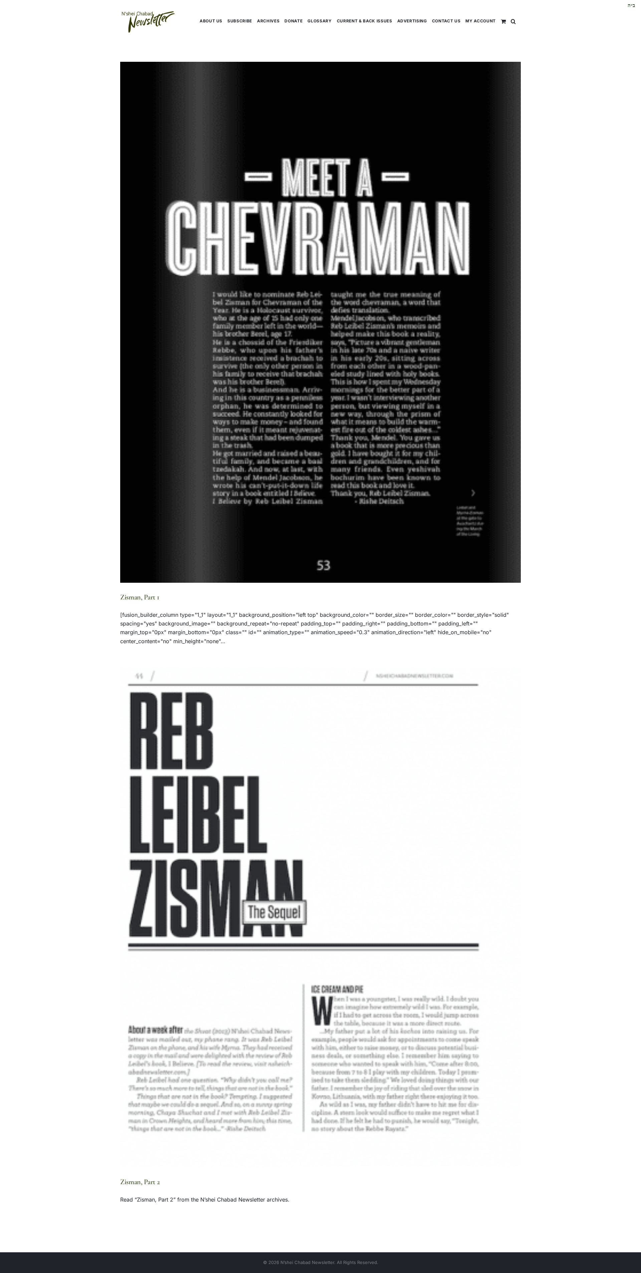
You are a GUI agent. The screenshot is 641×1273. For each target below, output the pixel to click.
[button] (513, 21)
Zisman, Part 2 (140, 1181)
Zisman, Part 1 (139, 597)
